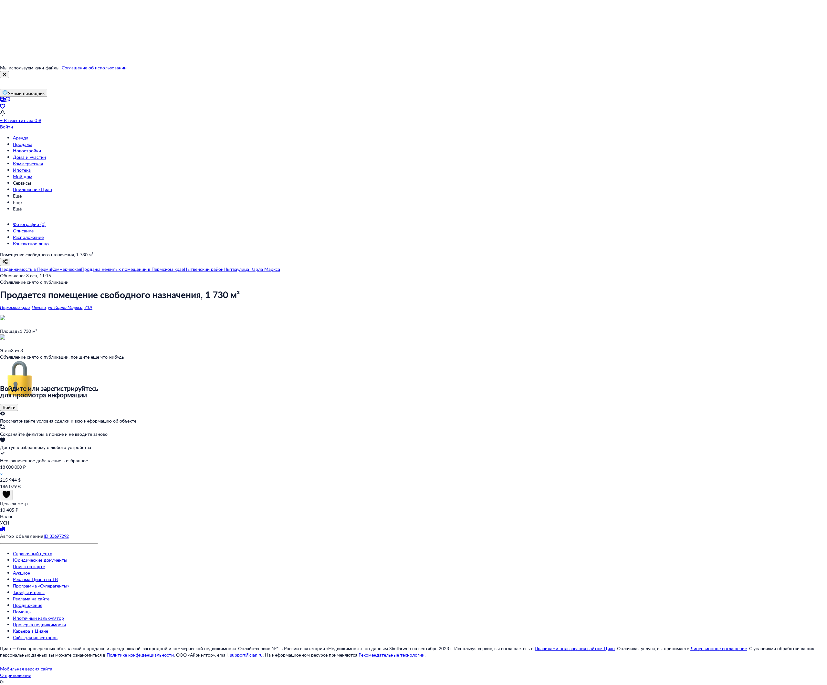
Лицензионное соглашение (718, 648)
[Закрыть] (4, 74)
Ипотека (22, 170)
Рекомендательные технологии (391, 655)
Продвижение (27, 605)
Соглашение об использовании (94, 68)
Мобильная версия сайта (26, 669)
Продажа (22, 144)
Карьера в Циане (30, 631)
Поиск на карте (29, 566)
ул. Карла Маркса (65, 307)
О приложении (15, 675)
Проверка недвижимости (39, 624)
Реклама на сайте (31, 599)
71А (88, 307)
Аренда (20, 138)
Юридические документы (40, 560)
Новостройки (27, 151)
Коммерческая (28, 163)
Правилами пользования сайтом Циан (575, 648)
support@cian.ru (246, 655)
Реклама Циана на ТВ (35, 579)
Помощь (22, 611)
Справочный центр (32, 553)
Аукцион (21, 573)
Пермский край (15, 307)
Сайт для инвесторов (35, 637)
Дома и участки (29, 157)
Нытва (39, 307)
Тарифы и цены (29, 592)
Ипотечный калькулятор (38, 618)
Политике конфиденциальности (140, 655)
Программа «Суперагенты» (41, 586)
